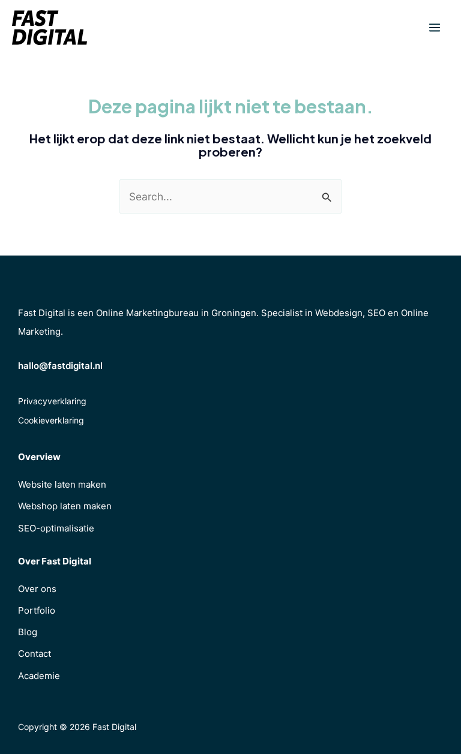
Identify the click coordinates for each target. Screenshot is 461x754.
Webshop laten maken (65, 506)
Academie (39, 675)
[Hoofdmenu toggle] (434, 27)
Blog (27, 632)
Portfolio (36, 610)
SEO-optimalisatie (56, 528)
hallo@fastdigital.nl (60, 365)
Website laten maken (62, 484)
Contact (34, 653)
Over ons (37, 588)
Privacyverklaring (52, 401)
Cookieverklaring (51, 420)
